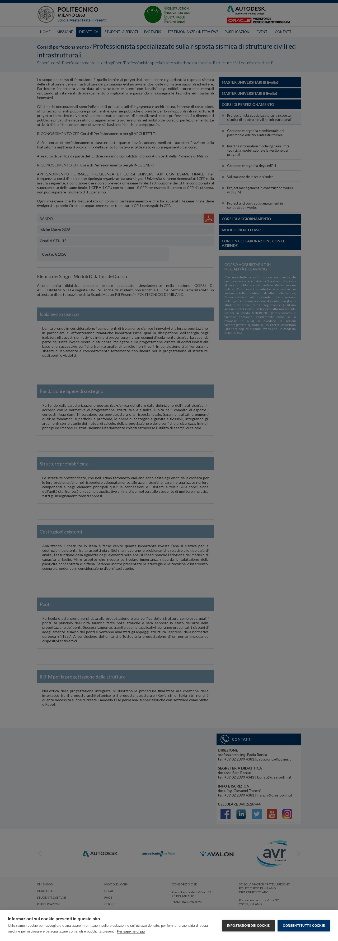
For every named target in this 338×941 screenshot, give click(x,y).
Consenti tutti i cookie (304, 926)
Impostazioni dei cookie (248, 926)
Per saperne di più (131, 931)
